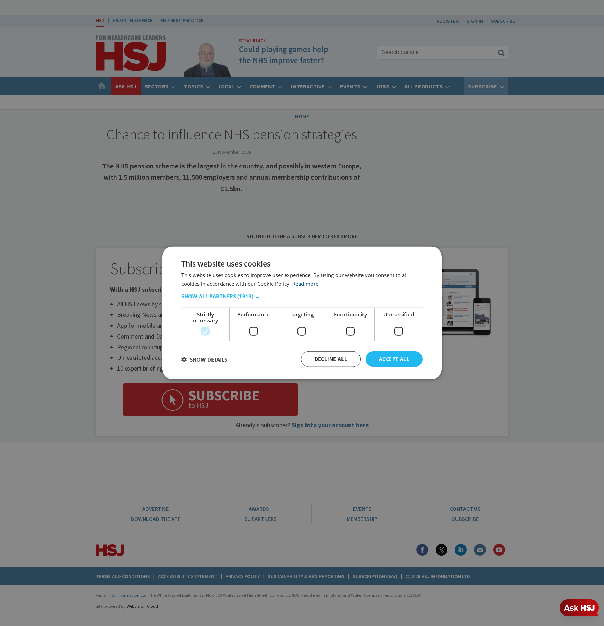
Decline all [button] (331, 359)
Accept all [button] (394, 359)
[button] (302, 296)
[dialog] (302, 313)
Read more (305, 283)
